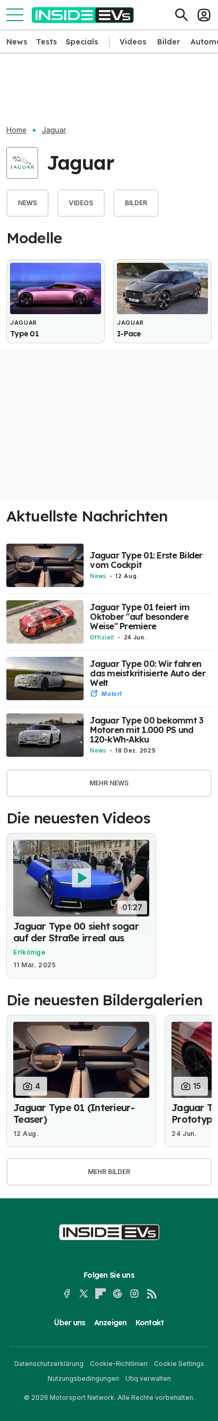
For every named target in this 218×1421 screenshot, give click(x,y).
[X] (83, 1293)
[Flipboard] (100, 1293)
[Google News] (117, 1293)
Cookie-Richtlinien (119, 1364)
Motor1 (112, 694)
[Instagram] (134, 1293)
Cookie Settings (179, 1364)
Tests (46, 42)
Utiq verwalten (148, 1378)
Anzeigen (110, 1322)
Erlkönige (29, 952)
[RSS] (151, 1293)
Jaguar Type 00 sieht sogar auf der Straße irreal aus (76, 932)
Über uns (69, 1322)
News (17, 42)
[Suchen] (181, 14)
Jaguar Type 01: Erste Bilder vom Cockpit (146, 560)
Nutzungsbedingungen (83, 1378)
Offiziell (102, 637)
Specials (82, 42)
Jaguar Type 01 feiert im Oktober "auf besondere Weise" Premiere (139, 616)
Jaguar (54, 130)
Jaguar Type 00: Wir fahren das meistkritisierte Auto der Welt (147, 673)
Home (16, 130)
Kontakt (149, 1322)
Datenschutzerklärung (49, 1364)
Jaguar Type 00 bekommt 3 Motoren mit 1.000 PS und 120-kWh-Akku (146, 730)
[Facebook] (66, 1293)
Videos (133, 42)
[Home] (83, 15)
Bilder (168, 42)
